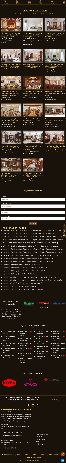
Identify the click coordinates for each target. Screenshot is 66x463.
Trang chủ (6, 3)
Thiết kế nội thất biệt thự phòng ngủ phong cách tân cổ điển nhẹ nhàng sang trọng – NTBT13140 (32, 35)
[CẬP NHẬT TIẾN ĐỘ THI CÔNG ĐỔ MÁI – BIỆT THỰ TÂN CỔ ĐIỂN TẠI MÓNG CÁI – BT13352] (31, 246)
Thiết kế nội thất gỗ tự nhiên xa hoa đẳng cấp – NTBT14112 (32, 92)
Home (12, 14)
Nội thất (52, 3)
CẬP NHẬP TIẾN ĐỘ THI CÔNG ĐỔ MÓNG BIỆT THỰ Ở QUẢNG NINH (24, 289)
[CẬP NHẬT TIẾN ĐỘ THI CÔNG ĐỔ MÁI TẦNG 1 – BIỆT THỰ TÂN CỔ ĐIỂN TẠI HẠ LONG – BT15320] (33, 240)
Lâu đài (41, 3)
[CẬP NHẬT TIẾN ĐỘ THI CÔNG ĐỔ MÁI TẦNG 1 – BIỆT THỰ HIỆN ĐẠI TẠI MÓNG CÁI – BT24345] (32, 233)
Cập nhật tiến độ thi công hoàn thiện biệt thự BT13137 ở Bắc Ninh (21, 264)
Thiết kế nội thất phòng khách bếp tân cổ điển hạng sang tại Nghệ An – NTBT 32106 (10, 120)
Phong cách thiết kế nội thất (32, 14)
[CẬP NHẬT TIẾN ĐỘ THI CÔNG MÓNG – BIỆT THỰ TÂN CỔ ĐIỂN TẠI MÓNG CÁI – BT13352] (30, 255)
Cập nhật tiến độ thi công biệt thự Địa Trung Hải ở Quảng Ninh (20, 274)
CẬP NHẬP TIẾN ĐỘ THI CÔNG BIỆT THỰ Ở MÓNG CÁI (19, 286)
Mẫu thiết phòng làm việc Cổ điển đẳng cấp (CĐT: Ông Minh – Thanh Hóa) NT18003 (11, 175)
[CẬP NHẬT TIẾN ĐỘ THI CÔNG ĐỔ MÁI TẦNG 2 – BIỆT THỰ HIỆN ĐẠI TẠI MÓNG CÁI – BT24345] (32, 230)
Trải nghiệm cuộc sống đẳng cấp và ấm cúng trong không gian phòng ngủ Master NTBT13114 (11, 66)
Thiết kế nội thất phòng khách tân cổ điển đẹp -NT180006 (55, 147)
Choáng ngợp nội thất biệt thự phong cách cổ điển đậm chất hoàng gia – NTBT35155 (10, 93)
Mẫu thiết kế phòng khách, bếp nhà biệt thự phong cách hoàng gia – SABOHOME (54, 66)
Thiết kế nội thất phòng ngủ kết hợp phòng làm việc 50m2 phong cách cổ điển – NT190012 (32, 175)
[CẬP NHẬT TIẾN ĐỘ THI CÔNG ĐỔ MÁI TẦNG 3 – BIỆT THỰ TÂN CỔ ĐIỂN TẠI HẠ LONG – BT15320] (33, 236)
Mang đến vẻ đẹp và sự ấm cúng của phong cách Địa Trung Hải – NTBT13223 (54, 35)
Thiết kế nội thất (19, 14)
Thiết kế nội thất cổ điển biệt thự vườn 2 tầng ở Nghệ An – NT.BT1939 (32, 147)
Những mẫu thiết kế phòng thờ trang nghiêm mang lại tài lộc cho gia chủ (55, 93)
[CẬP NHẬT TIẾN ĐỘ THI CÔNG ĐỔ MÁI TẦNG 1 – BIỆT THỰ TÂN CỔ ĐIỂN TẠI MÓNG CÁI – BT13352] (33, 252)
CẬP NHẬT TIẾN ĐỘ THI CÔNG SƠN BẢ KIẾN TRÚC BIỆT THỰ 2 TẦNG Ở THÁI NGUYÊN (29, 277)
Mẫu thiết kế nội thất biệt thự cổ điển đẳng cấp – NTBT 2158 (32, 119)
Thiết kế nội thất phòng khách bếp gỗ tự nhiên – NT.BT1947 (10, 147)
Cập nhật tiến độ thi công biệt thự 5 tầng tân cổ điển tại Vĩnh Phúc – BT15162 (25, 267)
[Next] (63, 305)
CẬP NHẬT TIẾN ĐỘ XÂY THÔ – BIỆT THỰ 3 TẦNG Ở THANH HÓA (23, 283)
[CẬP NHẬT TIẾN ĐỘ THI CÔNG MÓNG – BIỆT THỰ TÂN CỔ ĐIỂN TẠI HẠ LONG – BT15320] (30, 243)
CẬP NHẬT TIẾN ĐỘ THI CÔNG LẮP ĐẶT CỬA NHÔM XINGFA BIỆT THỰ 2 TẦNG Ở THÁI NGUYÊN (32, 280)
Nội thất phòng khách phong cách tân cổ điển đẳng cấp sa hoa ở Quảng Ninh (55, 120)
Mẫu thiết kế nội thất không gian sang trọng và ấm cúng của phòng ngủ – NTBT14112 (10, 35)
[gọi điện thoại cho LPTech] (63, 454)
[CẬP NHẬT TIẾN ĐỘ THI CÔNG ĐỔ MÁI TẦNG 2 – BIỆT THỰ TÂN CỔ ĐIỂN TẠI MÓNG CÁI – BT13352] (33, 249)
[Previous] (24, 305)
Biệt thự (17, 3)
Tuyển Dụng (39, 444)
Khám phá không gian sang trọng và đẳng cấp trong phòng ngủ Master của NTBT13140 (33, 66)
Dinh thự (29, 3)
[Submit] (60, 5)
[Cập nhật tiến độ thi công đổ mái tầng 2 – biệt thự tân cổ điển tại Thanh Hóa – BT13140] (28, 258)
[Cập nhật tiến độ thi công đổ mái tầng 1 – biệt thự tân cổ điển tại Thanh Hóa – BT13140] (28, 261)
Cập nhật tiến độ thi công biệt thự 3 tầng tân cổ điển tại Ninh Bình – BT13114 (24, 271)
